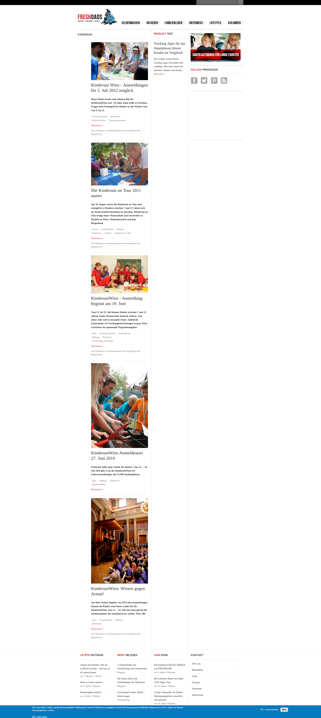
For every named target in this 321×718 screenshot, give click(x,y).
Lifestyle (215, 23)
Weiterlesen (97, 125)
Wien (94, 333)
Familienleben (173, 23)
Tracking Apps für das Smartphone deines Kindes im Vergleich (169, 48)
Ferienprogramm (99, 116)
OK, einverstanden (269, 709)
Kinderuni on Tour (123, 233)
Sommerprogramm (117, 120)
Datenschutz (197, 695)
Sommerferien (107, 229)
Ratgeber (152, 23)
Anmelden (131, 130)
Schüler (108, 233)
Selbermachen (131, 23)
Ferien (95, 229)
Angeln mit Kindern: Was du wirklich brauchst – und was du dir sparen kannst (95, 669)
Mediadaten (197, 670)
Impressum (197, 688)
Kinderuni (115, 116)
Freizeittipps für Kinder (103, 341)
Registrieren (96, 134)
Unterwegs (196, 23)
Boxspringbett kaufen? (90, 692)
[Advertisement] (204, 13)
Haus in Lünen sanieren (91, 682)
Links (194, 676)
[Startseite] (98, 16)
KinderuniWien (99, 120)
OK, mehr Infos (39, 716)
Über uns (196, 663)
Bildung (120, 229)
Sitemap (195, 682)
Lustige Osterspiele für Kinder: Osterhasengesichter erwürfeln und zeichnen (168, 696)
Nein (284, 709)
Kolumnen (234, 23)
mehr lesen (159, 74)
